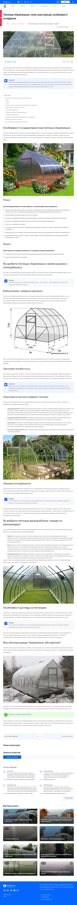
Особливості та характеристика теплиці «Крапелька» (18, 98)
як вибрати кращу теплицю (23, 714)
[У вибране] (34, 811)
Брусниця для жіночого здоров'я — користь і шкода (19, 793)
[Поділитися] (63, 61)
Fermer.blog (5, 6)
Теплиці (14, 23)
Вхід (65, 1)
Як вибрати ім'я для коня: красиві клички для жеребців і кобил (21, 779)
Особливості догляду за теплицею (13, 119)
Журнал (32, 6)
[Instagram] (27, 1)
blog (6, 2)
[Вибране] (73, 2)
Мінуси (7, 102)
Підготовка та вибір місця (12, 110)
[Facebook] (21, 1)
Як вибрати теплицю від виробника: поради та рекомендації (20, 117)
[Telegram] (24, 1)
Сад (55, 6)
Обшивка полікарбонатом (12, 114)
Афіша (12, 6)
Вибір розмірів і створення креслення (15, 107)
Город (63, 6)
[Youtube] (18, 1)
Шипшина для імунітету (49, 779)
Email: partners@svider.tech (46, 899)
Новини (22, 6)
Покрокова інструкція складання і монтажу (16, 112)
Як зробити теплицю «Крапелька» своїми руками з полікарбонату (21, 105)
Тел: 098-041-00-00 (45, 897)
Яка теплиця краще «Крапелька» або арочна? (16, 122)
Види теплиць (21, 23)
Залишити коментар (12, 757)
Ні (41, 736)
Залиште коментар (11, 752)
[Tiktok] (31, 1)
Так (37, 736)
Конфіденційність (7, 894)
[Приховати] (72, 95)
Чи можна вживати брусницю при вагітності (54, 793)
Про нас (4, 896)
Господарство (44, 6)
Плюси (7, 100)
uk (59, 2)
